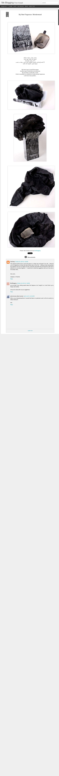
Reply (11, 279)
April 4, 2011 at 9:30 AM (29, 296)
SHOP (14, 6)
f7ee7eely (12, 261)
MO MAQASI (21, 6)
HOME (10, 6)
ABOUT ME (32, 6)
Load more (30, 330)
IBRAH (26, 6)
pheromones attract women (16, 296)
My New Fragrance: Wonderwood (30, 14)
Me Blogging (37, 250)
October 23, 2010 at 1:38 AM (21, 261)
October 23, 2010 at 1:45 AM (23, 283)
